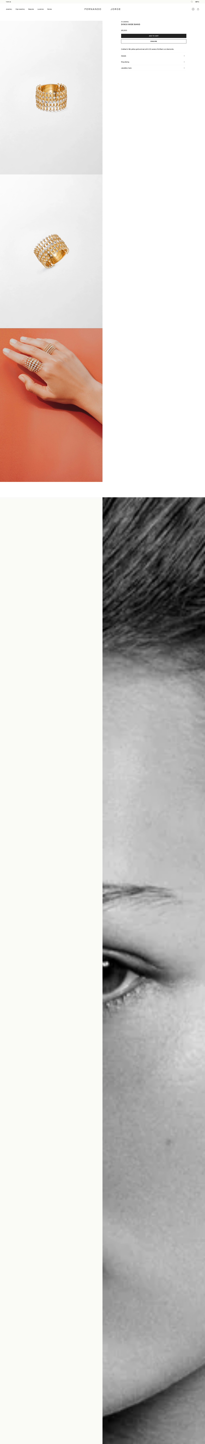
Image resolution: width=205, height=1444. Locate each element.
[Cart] (198, 9)
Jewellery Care (126, 68)
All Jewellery (125, 22)
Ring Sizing (125, 62)
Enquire (154, 41)
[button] (9, 9)
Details (123, 56)
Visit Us (8, 2)
